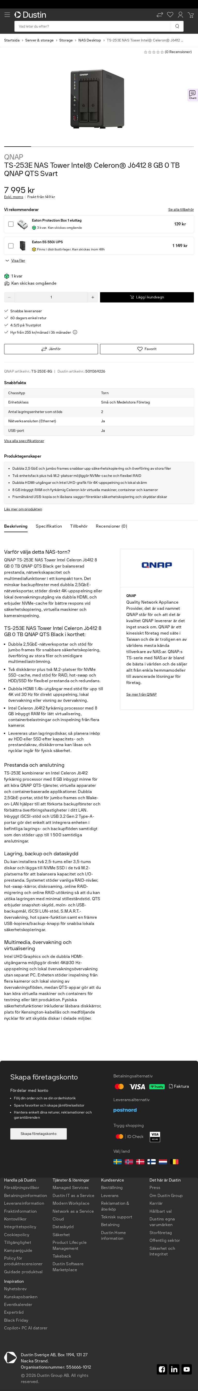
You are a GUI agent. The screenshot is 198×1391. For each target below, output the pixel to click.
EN (15, 1146)
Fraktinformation (20, 1211)
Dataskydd (63, 1226)
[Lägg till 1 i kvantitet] (93, 297)
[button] (160, 15)
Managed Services (71, 1187)
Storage (66, 40)
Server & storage (39, 40)
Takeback (62, 1256)
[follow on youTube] (187, 1369)
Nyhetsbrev (15, 1288)
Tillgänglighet (17, 1242)
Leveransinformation (24, 1203)
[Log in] (180, 15)
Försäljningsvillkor (21, 1187)
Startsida (12, 40)
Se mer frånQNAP (141, 694)
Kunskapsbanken (20, 1296)
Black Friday (16, 1320)
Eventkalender (18, 1304)
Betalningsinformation (25, 1195)
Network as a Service (73, 1211)
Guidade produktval (23, 1271)
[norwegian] (129, 1162)
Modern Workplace (71, 1203)
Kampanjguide (18, 1250)
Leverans (110, 1195)
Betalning (110, 1224)
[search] (177, 26)
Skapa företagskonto (38, 1134)
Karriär (156, 1203)
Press (155, 1187)
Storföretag (161, 1232)
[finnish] (151, 1162)
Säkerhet (61, 1234)
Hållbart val (161, 1211)
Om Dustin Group (166, 1195)
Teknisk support (116, 1217)
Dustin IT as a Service (73, 1195)
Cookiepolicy (16, 1234)
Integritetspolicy (20, 1226)
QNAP (13, 157)
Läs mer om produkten (23, 509)
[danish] (140, 1162)
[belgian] (174, 1162)
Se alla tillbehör (181, 209)
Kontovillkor (15, 1219)
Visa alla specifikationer (24, 441)
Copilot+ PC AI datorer (25, 1328)
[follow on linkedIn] (174, 1369)
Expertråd (14, 1312)
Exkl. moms (13, 197)
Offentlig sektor (165, 1240)
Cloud (58, 1219)
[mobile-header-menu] (7, 15)
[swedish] (117, 1162)
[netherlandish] (163, 1162)
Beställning (112, 1187)
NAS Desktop (89, 40)
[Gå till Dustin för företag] (31, 15)
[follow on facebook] (162, 1369)
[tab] (18, 526)
